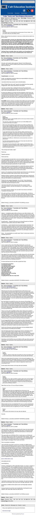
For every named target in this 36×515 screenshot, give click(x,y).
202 (25, 21)
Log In (10, 19)
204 (29, 21)
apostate (8, 209)
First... (11, 21)
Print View (15, 19)
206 (34, 21)
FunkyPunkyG (9, 25)
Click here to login (6, 510)
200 (19, 21)
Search (6, 19)
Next (33, 18)
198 (14, 21)
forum (15, 513)
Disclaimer (17, 13)
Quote (11, 55)
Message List (14, 18)
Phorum (22, 513)
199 (17, 21)
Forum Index (10, 13)
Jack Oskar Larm (10, 287)
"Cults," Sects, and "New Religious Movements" (18, 16)
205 (31, 21)
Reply (7, 55)
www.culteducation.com (7, 458)
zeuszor (8, 112)
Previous (29, 18)
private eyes (9, 72)
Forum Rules (24, 13)
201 (22, 21)
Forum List (7, 18)
